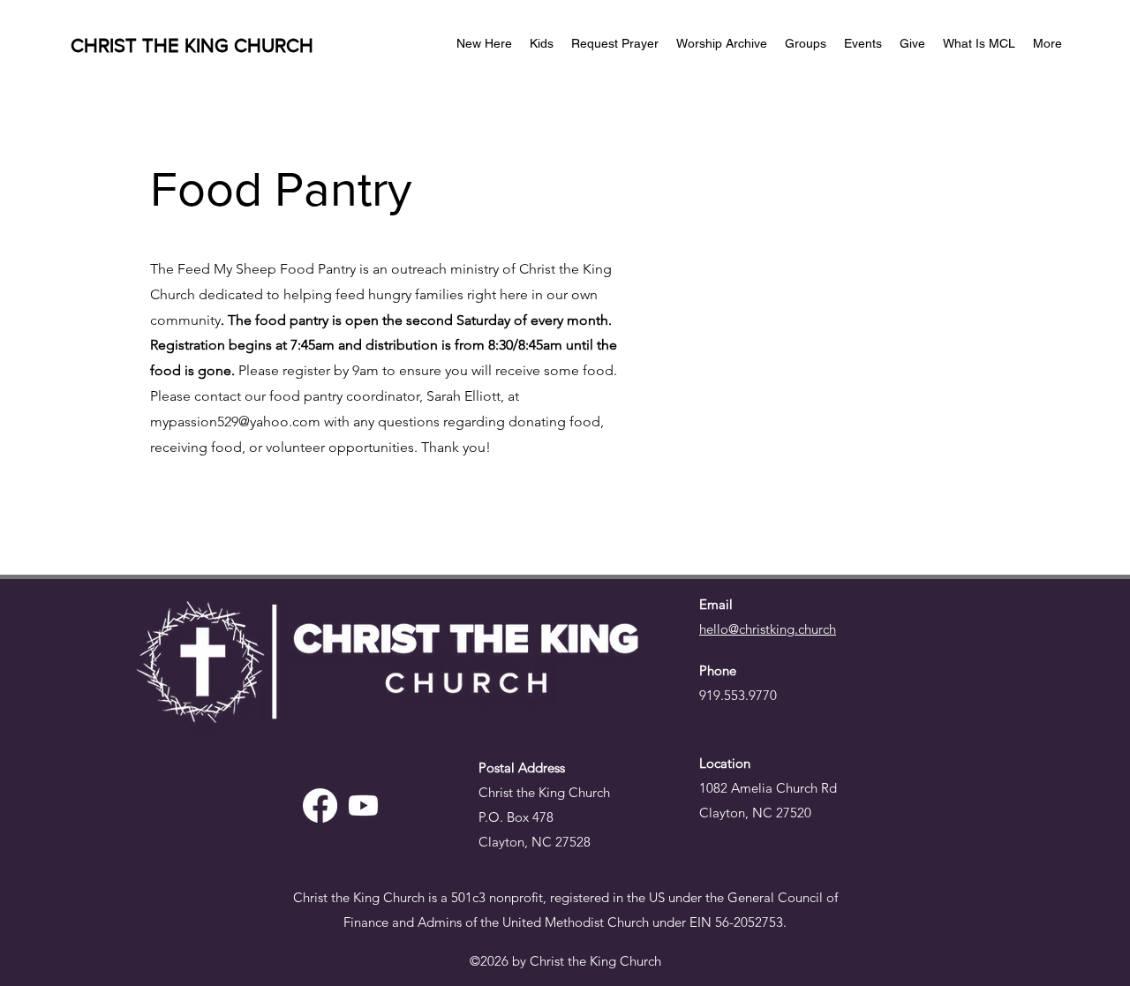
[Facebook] (320, 805)
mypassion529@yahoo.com (235, 421)
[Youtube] (363, 805)
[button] (912, 43)
